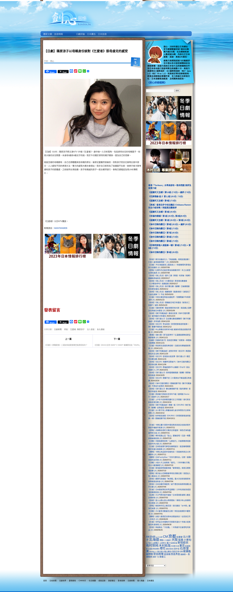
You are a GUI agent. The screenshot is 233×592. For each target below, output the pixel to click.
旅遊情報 (69, 32)
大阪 (175, 539)
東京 (182, 545)
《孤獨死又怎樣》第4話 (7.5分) (162, 200)
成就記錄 (101, 581)
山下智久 (149, 543)
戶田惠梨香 (173, 543)
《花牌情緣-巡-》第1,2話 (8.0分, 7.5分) (165, 196)
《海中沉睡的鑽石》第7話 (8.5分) (163, 233)
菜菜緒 (167, 554)
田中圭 (177, 549)
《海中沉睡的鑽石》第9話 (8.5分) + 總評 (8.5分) (169, 224)
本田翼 (173, 546)
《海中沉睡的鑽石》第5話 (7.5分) (163, 237)
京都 (172, 536)
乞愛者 (73, 329)
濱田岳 (171, 549)
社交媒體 (92, 581)
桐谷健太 (156, 549)
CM (165, 536)
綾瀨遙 (187, 551)
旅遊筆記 (111, 581)
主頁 (47, 32)
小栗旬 (187, 540)
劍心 (52, 61)
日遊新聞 (131, 581)
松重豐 (150, 549)
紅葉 (181, 552)
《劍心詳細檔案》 (157, 82)
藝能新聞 (58, 32)
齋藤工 (162, 557)
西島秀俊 (175, 554)
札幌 (177, 546)
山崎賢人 (155, 543)
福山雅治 (168, 551)
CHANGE (82, 581)
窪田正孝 (175, 552)
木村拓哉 (165, 545)
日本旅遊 (102, 32)
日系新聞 (52, 581)
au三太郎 (159, 537)
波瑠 (167, 549)
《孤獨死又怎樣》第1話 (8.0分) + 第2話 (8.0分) (169, 220)
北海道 (154, 539)
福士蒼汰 (160, 552)
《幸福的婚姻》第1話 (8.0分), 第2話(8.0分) (167, 216)
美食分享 (112, 32)
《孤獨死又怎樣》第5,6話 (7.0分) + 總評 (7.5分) (169, 192)
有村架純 (152, 545)
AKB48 (150, 536)
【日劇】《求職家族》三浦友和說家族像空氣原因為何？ (65, 345)
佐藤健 (180, 537)
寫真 (180, 539)
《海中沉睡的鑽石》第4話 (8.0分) (163, 252)
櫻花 (162, 548)
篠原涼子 (81, 329)
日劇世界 (80, 32)
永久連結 (100, 329)
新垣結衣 (183, 542)
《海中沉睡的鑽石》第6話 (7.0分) (163, 241)
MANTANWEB (60, 228)
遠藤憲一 (183, 554)
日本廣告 (91, 32)
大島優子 (168, 540)
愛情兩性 (72, 581)
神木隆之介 (153, 552)
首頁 (45, 581)
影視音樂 (121, 581)
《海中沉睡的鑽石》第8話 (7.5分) (163, 228)
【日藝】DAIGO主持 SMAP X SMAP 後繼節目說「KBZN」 (117, 345)
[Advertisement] (116, 198)
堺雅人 (162, 540)
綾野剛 (149, 554)
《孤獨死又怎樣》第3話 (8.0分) (162, 212)
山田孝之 (163, 543)
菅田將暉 (158, 554)
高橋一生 (156, 557)
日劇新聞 (58, 329)
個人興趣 (140, 581)
